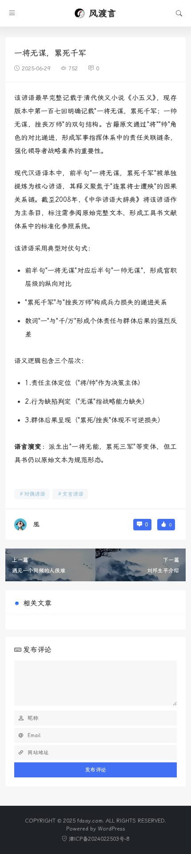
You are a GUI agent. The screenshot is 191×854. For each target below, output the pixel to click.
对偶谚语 (34, 494)
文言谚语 (73, 494)
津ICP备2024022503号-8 (99, 839)
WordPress (111, 829)
